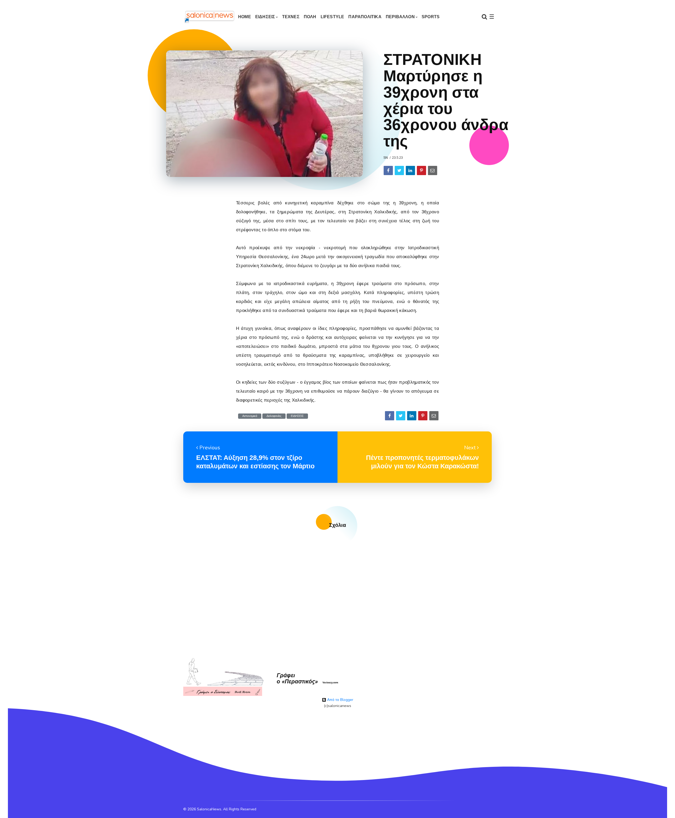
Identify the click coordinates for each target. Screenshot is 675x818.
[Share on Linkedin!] (410, 170)
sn (385, 158)
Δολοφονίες (274, 416)
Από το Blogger (339, 699)
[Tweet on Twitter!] (399, 170)
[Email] (432, 170)
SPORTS (431, 17)
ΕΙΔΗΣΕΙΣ (265, 17)
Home (244, 17)
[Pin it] (421, 170)
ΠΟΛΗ (310, 17)
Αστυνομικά (249, 416)
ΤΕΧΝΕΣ (291, 17)
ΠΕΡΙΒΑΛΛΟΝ (400, 17)
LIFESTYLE (332, 17)
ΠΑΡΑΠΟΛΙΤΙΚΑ (364, 17)
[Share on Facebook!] (388, 170)
